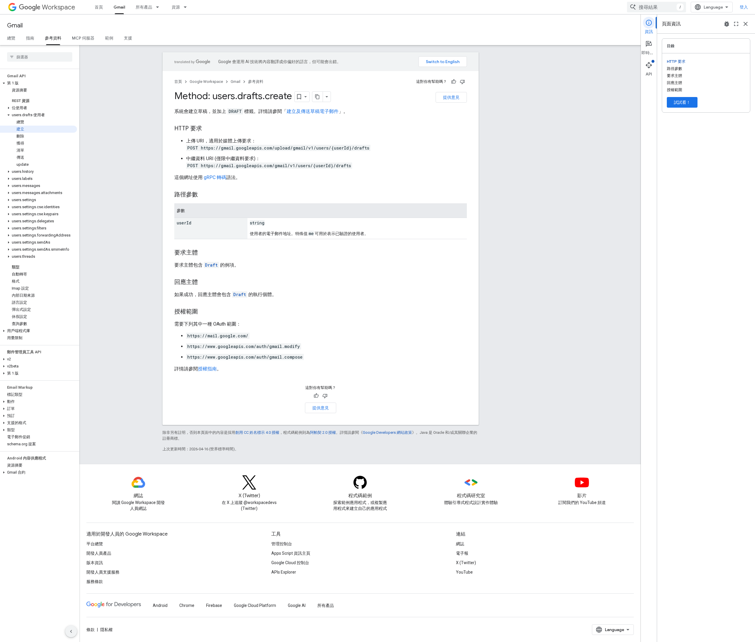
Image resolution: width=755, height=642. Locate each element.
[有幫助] (453, 81)
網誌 (460, 543)
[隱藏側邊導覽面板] (71, 631)
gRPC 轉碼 (215, 177)
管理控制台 (281, 543)
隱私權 (106, 629)
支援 (128, 38)
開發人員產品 (98, 553)
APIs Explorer (283, 572)
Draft (211, 265)
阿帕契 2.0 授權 (323, 432)
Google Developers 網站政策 (387, 432)
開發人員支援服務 (102, 572)
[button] (38, 83)
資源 (176, 7)
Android (160, 605)
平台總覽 (94, 543)
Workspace (58, 7)
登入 (744, 7)
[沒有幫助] (462, 81)
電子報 (462, 553)
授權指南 (207, 369)
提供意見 (451, 97)
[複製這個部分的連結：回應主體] (204, 282)
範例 (109, 38)
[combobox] (656, 7)
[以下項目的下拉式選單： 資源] (187, 7)
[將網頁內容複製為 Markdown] (317, 97)
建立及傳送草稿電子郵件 (313, 111)
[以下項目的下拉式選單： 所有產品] (159, 7)
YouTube (464, 572)
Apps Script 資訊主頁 (290, 553)
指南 (30, 38)
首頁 (99, 7)
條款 (90, 629)
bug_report (726, 23)
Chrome (186, 605)
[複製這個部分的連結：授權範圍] (204, 312)
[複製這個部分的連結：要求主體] (204, 253)
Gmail (119, 7)
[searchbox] (39, 57)
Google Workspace (206, 81)
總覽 (11, 38)
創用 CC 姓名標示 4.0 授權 (257, 432)
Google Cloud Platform (255, 605)
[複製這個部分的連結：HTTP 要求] (208, 128)
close (745, 23)
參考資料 (53, 38)
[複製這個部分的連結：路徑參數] (204, 194)
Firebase (214, 605)
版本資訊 (94, 562)
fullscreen (736, 23)
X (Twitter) (466, 562)
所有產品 (144, 7)
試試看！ (682, 102)
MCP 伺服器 (83, 38)
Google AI (297, 605)
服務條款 (94, 581)
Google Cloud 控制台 (290, 562)
